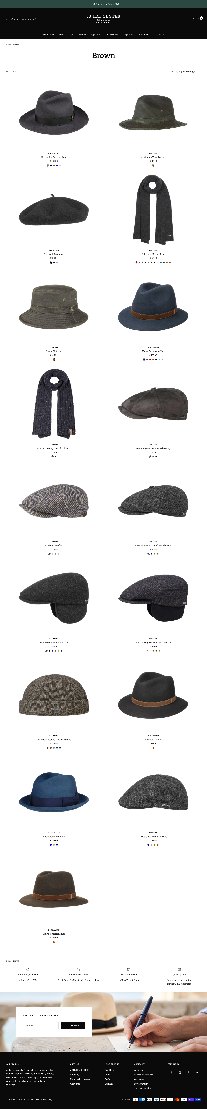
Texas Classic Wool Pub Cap (153, 836)
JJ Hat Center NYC (79, 1070)
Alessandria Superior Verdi (54, 157)
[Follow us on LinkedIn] (197, 1072)
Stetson (153, 153)
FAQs (107, 1079)
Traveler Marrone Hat (54, 933)
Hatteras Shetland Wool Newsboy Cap (153, 545)
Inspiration (128, 34)
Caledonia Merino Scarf (153, 254)
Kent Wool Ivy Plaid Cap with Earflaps (153, 642)
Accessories (112, 34)
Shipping (74, 1074)
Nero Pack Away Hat (153, 739)
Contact (162, 34)
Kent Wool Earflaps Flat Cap (54, 642)
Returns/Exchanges (80, 1079)
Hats (61, 34)
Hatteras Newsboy (54, 545)
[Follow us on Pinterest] (188, 1072)
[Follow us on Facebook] (172, 1072)
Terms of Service (142, 1088)
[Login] (193, 19)
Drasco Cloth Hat (54, 351)
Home (8, 44)
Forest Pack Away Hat (153, 351)
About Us (138, 1070)
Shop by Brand (146, 34)
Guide (107, 1074)
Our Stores (139, 1079)
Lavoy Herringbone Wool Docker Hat (54, 739)
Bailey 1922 (54, 833)
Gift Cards (75, 1083)
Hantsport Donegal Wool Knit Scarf (54, 448)
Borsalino (54, 153)
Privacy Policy (141, 1083)
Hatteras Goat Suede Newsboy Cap (153, 448)
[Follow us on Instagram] (180, 1072)
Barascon (54, 250)
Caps (71, 34)
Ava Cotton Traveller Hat (153, 157)
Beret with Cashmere (53, 254)
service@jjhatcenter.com (179, 983)
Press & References (143, 1074)
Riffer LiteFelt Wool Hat (53, 836)
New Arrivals (47, 34)
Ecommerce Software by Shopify (38, 1099)
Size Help (109, 1070)
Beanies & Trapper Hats (90, 34)
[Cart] (199, 19)
